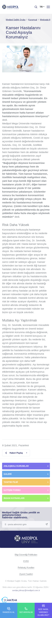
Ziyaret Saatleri (26, 574)
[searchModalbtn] (35, 6)
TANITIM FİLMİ (11, 482)
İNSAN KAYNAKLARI (14, 498)
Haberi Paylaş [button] (16, 453)
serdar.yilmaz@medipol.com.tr (26, 590)
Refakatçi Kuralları (26, 567)
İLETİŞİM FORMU (12, 490)
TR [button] (41, 7)
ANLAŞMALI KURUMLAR (16, 466)
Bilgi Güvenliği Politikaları (26, 554)
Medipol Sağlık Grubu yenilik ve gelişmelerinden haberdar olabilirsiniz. (21, 515)
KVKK (26, 561)
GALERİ (8, 474)
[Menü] (48, 7)
